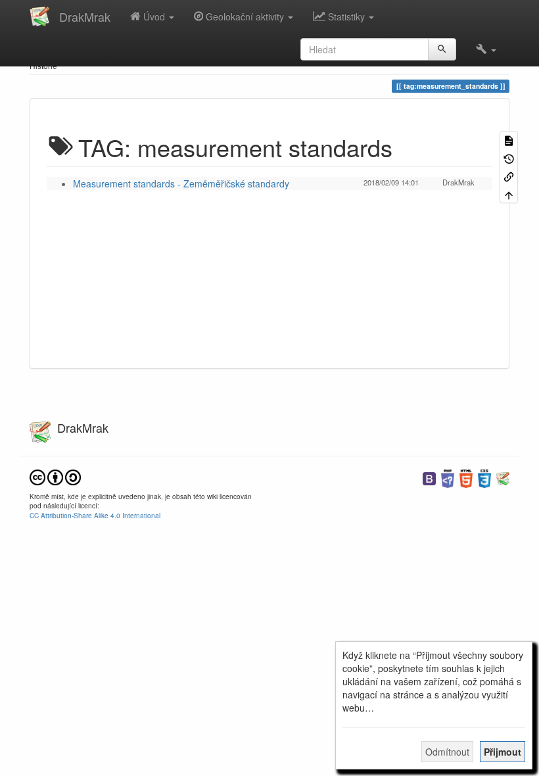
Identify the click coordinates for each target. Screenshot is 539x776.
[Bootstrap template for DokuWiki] (429, 477)
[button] (486, 49)
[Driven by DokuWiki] (502, 477)
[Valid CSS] (484, 477)
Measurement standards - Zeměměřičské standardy (181, 183)
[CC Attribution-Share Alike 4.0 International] (55, 475)
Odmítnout (447, 751)
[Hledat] (442, 49)
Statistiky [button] (346, 16)
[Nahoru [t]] (508, 193)
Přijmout (502, 751)
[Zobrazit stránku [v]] (508, 140)
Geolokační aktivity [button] (245, 16)
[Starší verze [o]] (508, 157)
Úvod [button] (154, 16)
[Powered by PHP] (447, 477)
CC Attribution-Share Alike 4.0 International (95, 515)
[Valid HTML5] (466, 477)
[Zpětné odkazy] (508, 176)
